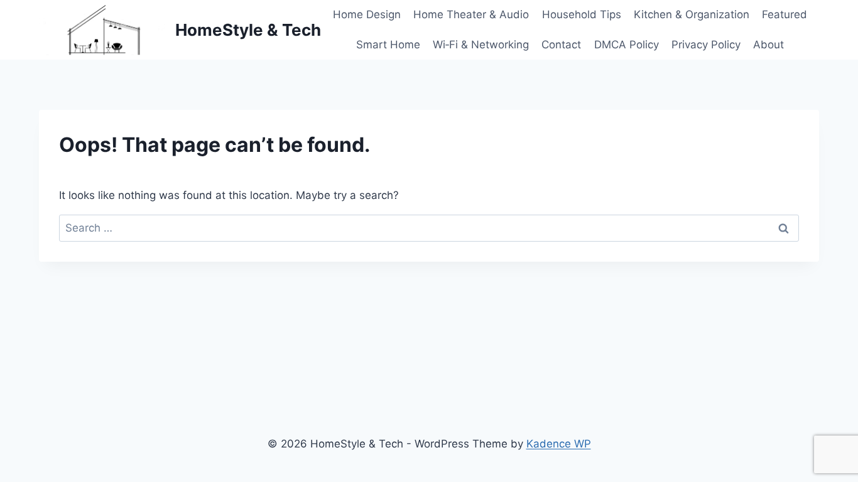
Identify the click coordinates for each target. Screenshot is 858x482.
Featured (784, 14)
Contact (561, 44)
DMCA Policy (626, 44)
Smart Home (388, 44)
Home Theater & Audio (471, 14)
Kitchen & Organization (691, 14)
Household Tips (581, 14)
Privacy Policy (706, 44)
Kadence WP (558, 443)
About (768, 44)
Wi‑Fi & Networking (481, 44)
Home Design (367, 14)
